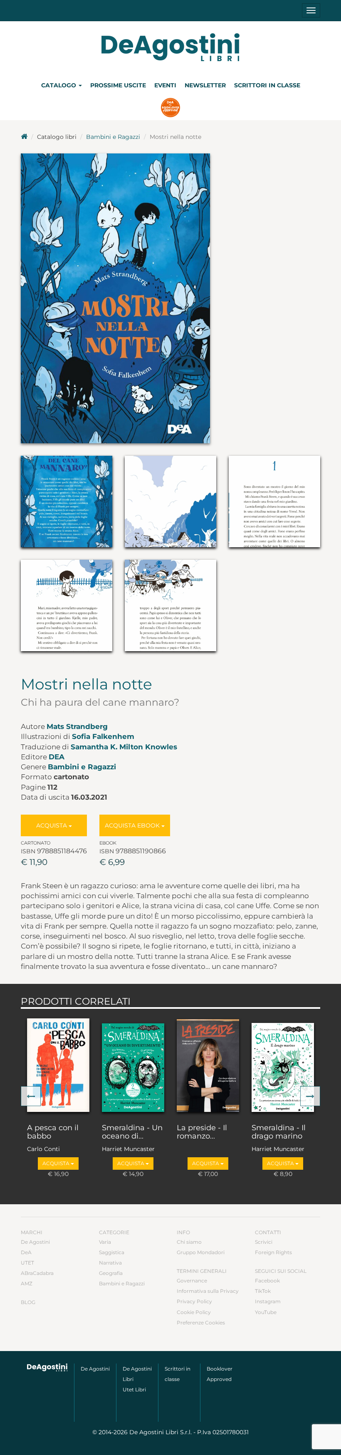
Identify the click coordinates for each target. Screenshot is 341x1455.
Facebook (267, 1280)
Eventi (165, 85)
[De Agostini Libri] (24, 137)
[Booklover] (170, 108)
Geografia (111, 1273)
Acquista (52, 825)
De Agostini (35, 1242)
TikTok (263, 1291)
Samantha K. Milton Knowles (124, 747)
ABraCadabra (37, 1273)
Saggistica (111, 1252)
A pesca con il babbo (53, 1132)
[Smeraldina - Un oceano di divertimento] (133, 1064)
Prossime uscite (118, 85)
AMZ (26, 1283)
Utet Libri (134, 1389)
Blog (28, 1302)
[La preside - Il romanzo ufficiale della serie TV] (208, 1064)
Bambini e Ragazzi (113, 137)
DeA (56, 757)
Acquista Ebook (133, 825)
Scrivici (263, 1242)
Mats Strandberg (77, 726)
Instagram (268, 1301)
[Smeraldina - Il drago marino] (283, 1064)
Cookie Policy (194, 1312)
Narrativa (110, 1263)
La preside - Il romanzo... (202, 1132)
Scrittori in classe (267, 85)
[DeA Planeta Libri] (47, 1367)
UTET (27, 1263)
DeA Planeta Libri (170, 47)
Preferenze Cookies (201, 1322)
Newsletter (205, 85)
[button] (31, 1096)
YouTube (266, 1312)
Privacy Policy (194, 1301)
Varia (105, 1242)
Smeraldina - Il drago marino (279, 1132)
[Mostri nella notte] (170, 298)
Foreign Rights (273, 1252)
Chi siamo (189, 1242)
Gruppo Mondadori (201, 1252)
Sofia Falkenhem (103, 736)
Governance (192, 1280)
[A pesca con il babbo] (58, 1064)
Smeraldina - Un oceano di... (132, 1132)
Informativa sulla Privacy (208, 1291)
